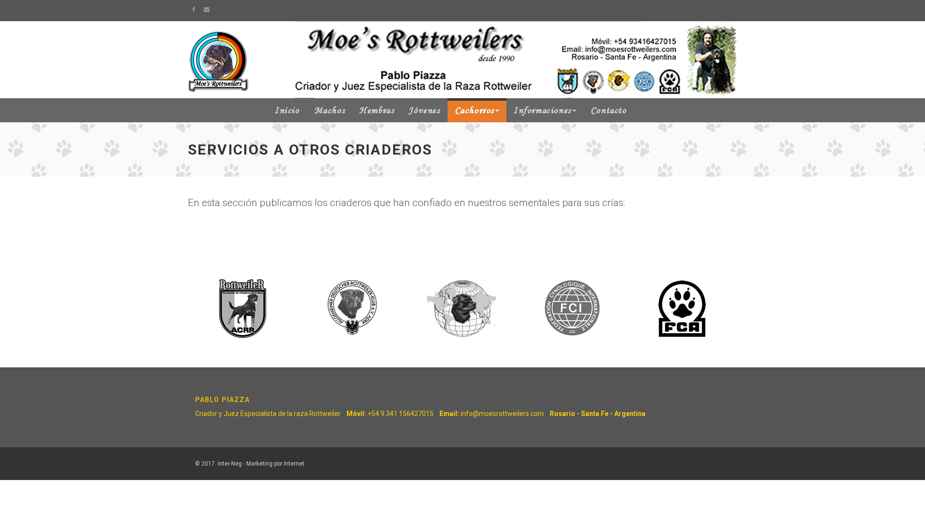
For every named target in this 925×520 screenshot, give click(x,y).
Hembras (376, 110)
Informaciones (542, 110)
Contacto (609, 110)
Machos (329, 110)
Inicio (287, 110)
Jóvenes (424, 110)
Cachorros (474, 110)
